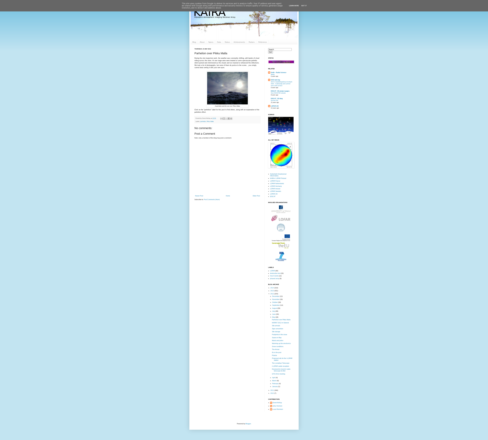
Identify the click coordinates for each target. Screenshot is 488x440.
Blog (194, 42)
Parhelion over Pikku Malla (281, 320)
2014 (272, 288)
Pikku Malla (210, 121)
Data (219, 42)
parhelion (203, 121)
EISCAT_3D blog (277, 98)
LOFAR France (275, 181)
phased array (274, 278)
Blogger (248, 424)
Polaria (274, 355)
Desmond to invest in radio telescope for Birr (281, 370)
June (274, 314)
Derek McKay (277, 403)
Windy (273, 74)
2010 (272, 393)
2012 (272, 294)
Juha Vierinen (277, 406)
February (275, 383)
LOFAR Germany (276, 186)
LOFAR (272, 271)
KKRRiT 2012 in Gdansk (280, 323)
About (202, 42)
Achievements (239, 42)
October (275, 302)
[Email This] (221, 118)
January (275, 386)
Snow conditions (277, 346)
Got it (304, 6)
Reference (262, 42)
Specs (210, 42)
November (276, 299)
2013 (272, 291)
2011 (272, 390)
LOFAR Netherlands (277, 183)
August (274, 308)
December (276, 296)
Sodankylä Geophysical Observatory (278, 175)
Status (227, 42)
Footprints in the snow (279, 334)
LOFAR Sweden (275, 191)
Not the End (274, 100)
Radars (252, 42)
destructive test (275, 273)
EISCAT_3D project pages (280, 91)
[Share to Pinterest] (231, 118)
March (274, 381)
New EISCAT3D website (278, 93)
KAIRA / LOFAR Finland (278, 178)
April (274, 378)
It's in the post (276, 352)
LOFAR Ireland (275, 189)
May (274, 317)
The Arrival (275, 349)
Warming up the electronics (281, 343)
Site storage (276, 332)
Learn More (294, 6)
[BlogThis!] (224, 118)
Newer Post (199, 196)
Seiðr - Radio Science (278, 72)
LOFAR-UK (275, 106)
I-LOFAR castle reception (280, 366)
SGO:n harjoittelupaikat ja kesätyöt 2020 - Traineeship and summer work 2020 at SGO (281, 83)
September (276, 305)
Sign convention (277, 329)
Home (228, 196)
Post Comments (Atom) (212, 199)
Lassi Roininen (278, 409)
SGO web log (275, 80)
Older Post (256, 196)
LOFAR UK (274, 194)
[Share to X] (226, 118)
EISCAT (272, 196)
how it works (274, 276)
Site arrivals (276, 326)
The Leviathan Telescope (280, 363)
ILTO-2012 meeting (278, 374)
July (273, 311)
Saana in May (276, 338)
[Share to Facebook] (228, 118)
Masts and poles (277, 340)
